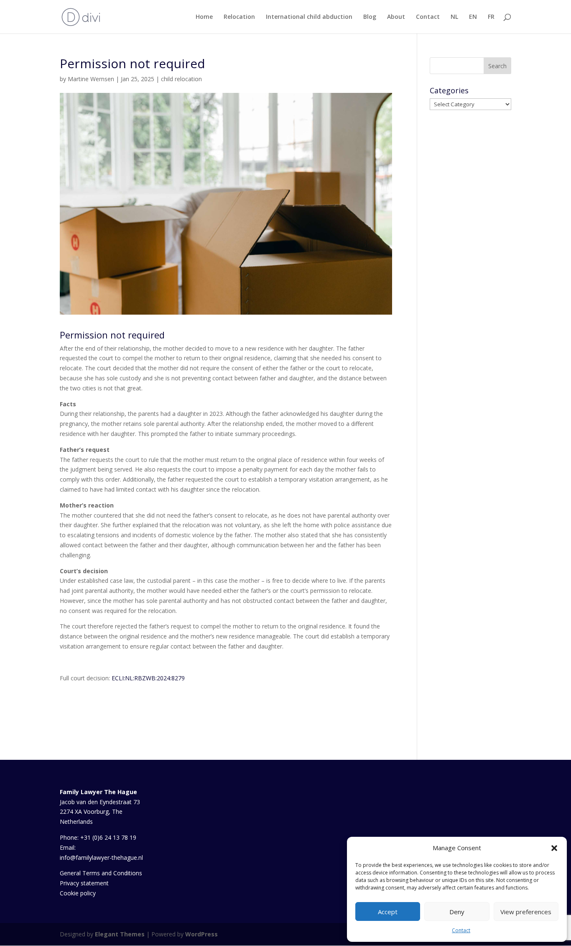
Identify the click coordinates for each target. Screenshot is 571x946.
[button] (554, 848)
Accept (388, 912)
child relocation (181, 79)
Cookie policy (78, 893)
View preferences (525, 912)
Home (204, 17)
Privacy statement (84, 883)
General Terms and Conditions (101, 873)
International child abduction (309, 17)
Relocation (239, 17)
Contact (461, 930)
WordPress (201, 934)
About (396, 17)
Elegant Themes (120, 934)
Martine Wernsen (91, 79)
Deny (456, 912)
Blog (369, 17)
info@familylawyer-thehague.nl (101, 857)
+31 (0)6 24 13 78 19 (108, 837)
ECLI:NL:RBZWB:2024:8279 (148, 678)
